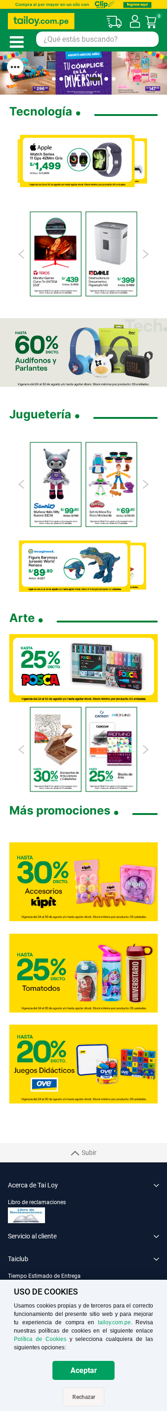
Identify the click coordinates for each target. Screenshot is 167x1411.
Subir (89, 1152)
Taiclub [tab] (18, 1259)
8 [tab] (114, 79)
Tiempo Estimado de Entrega (44, 1276)
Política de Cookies (40, 1339)
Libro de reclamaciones (37, 1202)
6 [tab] (95, 79)
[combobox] (97, 39)
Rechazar (83, 1397)
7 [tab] (106, 79)
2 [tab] (61, 79)
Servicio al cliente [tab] (32, 1236)
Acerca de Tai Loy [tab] (33, 1185)
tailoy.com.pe (114, 1322)
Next (144, 254)
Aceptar (84, 1370)
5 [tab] (83, 79)
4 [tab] (76, 79)
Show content (15, 66)
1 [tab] (54, 79)
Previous (22, 254)
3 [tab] (69, 79)
